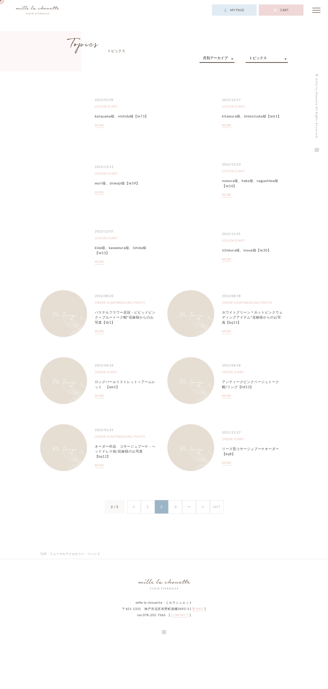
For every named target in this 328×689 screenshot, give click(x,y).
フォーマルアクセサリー (67, 554)
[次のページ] (203, 507)
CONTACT (180, 615)
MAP (199, 609)
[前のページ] (134, 507)
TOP (43, 554)
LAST (217, 507)
